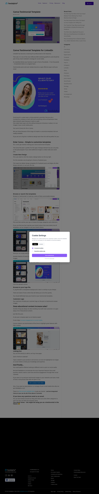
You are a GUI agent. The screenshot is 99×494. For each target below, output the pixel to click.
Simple (35, 244)
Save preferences (49, 255)
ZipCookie (52, 258)
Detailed (41, 244)
